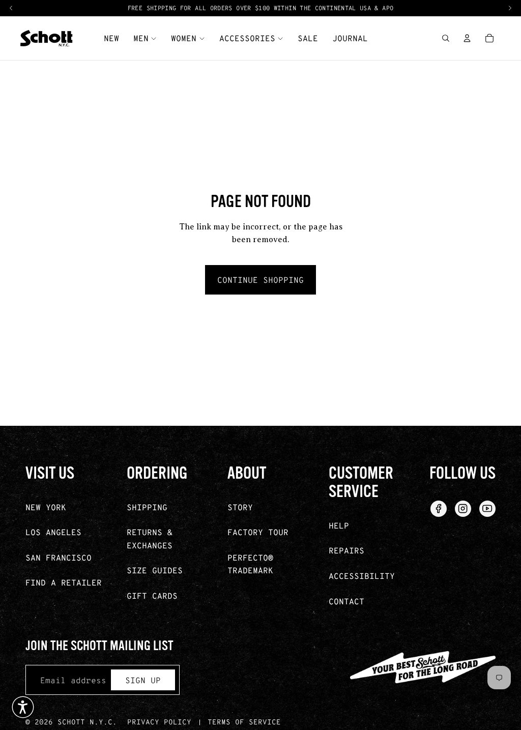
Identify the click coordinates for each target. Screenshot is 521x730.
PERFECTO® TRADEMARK (250, 564)
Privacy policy (159, 721)
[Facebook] (438, 509)
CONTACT (346, 601)
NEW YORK (45, 507)
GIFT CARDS (152, 595)
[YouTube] (487, 509)
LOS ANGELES (53, 531)
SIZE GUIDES (155, 570)
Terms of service (244, 721)
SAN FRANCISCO (58, 557)
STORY (240, 507)
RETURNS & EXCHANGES (149, 538)
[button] (23, 707)
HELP (339, 525)
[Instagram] (463, 509)
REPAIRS (346, 550)
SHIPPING (147, 507)
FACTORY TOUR (257, 531)
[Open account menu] (467, 38)
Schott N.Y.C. (87, 721)
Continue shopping (260, 279)
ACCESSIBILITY (362, 575)
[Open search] (446, 38)
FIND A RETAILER (63, 582)
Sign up (143, 680)
